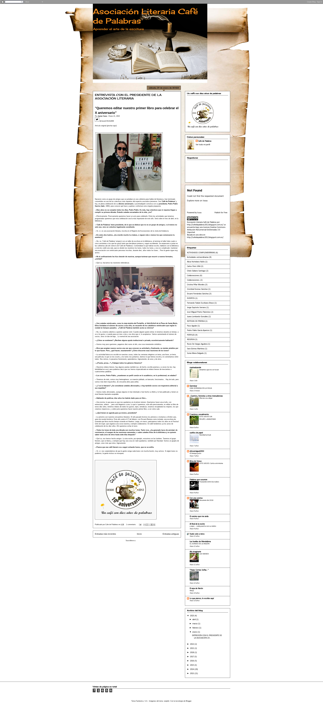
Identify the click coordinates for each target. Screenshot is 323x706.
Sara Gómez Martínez (195, 349)
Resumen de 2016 (206, 500)
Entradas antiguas (171, 534)
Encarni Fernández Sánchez (198, 294)
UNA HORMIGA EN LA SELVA (201, 388)
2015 (192, 665)
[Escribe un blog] (147, 524)
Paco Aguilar (192, 326)
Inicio (139, 534)
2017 (192, 657)
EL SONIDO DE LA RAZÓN (199, 544)
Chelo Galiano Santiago (196, 271)
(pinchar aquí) (112, 126)
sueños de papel (196, 433)
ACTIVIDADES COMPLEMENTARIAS (201, 253)
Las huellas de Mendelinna (200, 542)
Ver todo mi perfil (203, 145)
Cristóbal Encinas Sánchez (197, 289)
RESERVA (191, 340)
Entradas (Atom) (142, 540)
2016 (192, 661)
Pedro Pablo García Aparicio (198, 330)
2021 (192, 648)
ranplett (166, 701)
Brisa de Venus (196, 461)
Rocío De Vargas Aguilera (197, 344)
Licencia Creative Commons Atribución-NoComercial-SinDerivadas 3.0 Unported (206, 229)
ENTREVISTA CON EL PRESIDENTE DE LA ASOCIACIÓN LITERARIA (128, 96)
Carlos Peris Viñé (193, 266)
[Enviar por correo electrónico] (144, 524)
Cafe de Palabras (204, 141)
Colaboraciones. (193, 280)
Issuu (199, 213)
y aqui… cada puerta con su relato (203, 526)
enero (195, 632)
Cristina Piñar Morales (196, 285)
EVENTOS (191, 298)
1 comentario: (131, 524)
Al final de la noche (197, 524)
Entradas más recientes (105, 534)
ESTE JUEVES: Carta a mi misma (211, 463)
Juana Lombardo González (197, 317)
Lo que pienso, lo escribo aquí (202, 598)
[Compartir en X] (149, 524)
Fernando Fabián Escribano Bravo (200, 303)
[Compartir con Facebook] (152, 524)
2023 (192, 616)
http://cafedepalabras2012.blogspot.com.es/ (205, 225)
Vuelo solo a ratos (197, 534)
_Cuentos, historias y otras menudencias (206, 396)
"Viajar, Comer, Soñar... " (199, 570)
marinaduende (195, 368)
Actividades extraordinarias (198, 257)
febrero (195, 628)
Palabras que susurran (198, 480)
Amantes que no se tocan (209, 370)
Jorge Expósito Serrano (196, 308)
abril (194, 620)
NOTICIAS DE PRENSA (196, 321)
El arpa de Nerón (196, 588)
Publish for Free (220, 213)
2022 (192, 644)
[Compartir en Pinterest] (154, 524)
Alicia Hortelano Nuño (196, 262)
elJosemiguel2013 (197, 451)
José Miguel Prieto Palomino (198, 312)
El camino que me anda (199, 516)
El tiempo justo (195, 453)
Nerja (192, 591)
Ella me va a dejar (205, 398)
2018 (192, 653)
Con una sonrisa (196, 498)
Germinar (193, 386)
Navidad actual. (205, 435)
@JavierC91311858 (106, 121)
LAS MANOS (204, 554)
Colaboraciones (193, 276)
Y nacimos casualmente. (199, 414)
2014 (192, 669)
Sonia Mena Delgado (195, 353)
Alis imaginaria (195, 552)
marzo (195, 624)
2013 (192, 674)
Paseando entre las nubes (209, 482)
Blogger (188, 701)
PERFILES (191, 335)
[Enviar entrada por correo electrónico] (140, 524)
